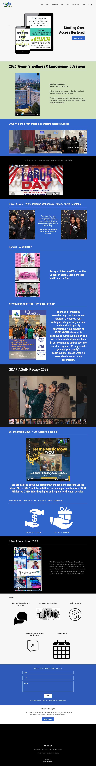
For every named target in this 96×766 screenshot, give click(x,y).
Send (48, 695)
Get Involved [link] (76, 4)
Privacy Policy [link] (52, 700)
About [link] (46, 4)
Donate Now (48, 719)
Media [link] (68, 4)
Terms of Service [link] (60, 700)
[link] (7, 4)
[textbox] (47, 672)
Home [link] (41, 4)
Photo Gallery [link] (54, 4)
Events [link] (63, 4)
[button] (91, 4)
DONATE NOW (78, 38)
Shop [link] (83, 4)
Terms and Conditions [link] (52, 753)
